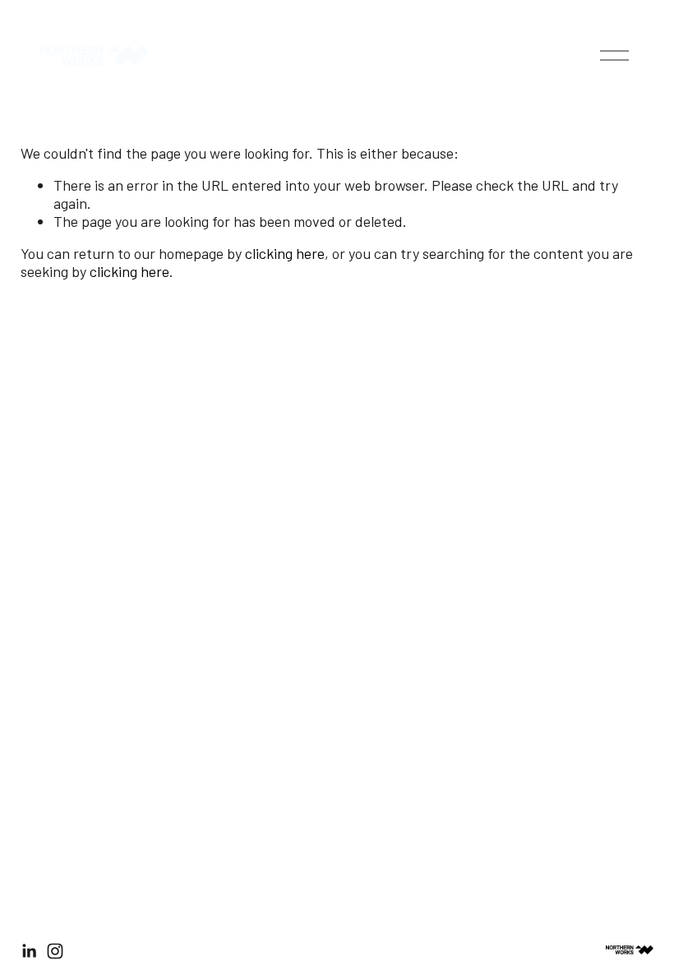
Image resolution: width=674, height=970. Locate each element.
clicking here (285, 253)
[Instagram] (55, 951)
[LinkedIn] (29, 951)
